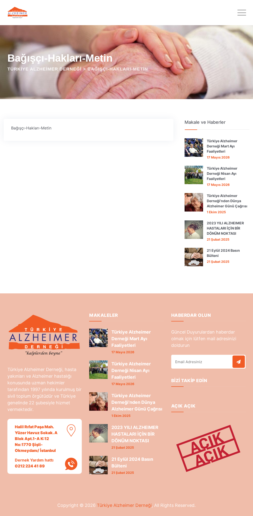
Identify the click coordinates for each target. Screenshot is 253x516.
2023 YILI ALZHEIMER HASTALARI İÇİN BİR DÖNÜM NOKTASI (225, 228)
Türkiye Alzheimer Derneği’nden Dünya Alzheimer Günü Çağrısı (227, 201)
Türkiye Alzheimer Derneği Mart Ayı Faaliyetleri (222, 146)
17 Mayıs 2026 (218, 157)
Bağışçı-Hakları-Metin (31, 127)
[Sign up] (238, 362)
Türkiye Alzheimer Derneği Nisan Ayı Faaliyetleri (222, 173)
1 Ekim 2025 (216, 212)
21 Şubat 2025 (218, 239)
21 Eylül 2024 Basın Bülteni (223, 253)
